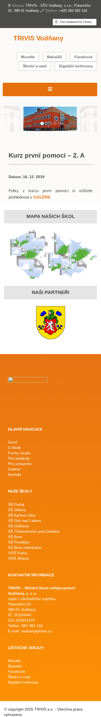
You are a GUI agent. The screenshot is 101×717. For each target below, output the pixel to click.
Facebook (83, 57)
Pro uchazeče (20, 464)
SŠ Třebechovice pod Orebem (34, 531)
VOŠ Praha (17, 553)
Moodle (28, 57)
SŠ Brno (15, 537)
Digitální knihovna (76, 66)
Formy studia (19, 453)
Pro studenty (19, 458)
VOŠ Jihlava (18, 558)
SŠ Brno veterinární (24, 547)
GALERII (41, 197)
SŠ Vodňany (18, 526)
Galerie (14, 469)
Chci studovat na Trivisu (75, 21)
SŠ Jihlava (17, 510)
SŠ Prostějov (19, 542)
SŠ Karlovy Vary (21, 515)
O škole (14, 447)
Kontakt (14, 474)
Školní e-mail (35, 66)
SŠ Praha (16, 504)
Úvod (12, 442)
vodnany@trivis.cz (36, 631)
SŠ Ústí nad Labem (24, 520)
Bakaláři (54, 57)
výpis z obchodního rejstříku (32, 599)
